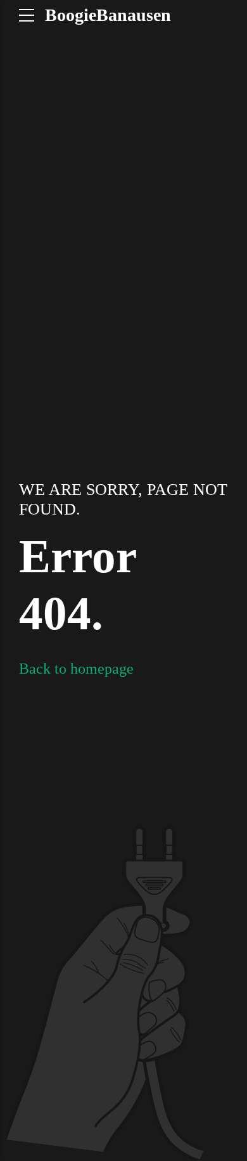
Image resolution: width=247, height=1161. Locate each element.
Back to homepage (76, 668)
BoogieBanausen (108, 15)
